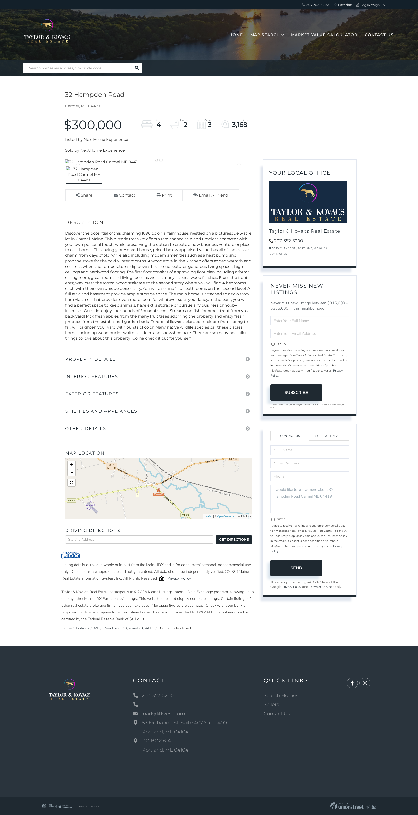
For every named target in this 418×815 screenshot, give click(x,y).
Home (66, 628)
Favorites (344, 5)
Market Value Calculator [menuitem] (324, 34)
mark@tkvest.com (163, 714)
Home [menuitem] (236, 34)
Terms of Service (320, 587)
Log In (365, 5)
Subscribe (296, 392)
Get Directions (234, 539)
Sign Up (379, 5)
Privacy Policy (179, 578)
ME (96, 628)
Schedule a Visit (329, 436)
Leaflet (208, 516)
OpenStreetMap (226, 516)
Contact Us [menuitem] (379, 34)
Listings (83, 628)
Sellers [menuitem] (271, 704)
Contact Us (278, 253)
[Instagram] (365, 683)
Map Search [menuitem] (265, 34)
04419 (148, 628)
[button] (137, 68)
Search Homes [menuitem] (281, 695)
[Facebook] (352, 683)
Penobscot (113, 628)
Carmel (132, 628)
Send (296, 568)
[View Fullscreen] (71, 482)
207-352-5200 (317, 5)
